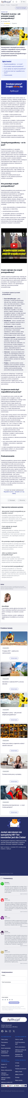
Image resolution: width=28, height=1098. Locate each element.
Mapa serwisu (18, 1080)
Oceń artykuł (5, 997)
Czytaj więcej (14, 658)
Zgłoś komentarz (23, 893)
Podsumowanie (8, 75)
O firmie (17, 1063)
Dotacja (17, 1077)
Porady (8, 5)
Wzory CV (4, 1067)
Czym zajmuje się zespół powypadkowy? (15, 68)
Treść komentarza (6, 982)
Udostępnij (12, 500)
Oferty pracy (4, 1039)
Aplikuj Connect (19, 1074)
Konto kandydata (5, 1048)
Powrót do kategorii (21, 7)
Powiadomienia (5, 1055)
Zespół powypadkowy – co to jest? (13, 64)
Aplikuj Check (18, 1071)
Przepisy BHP (14, 5)
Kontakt (17, 1066)
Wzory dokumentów (6, 1070)
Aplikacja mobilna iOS (6, 1082)
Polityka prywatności (20, 1068)
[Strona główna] (6, 1)
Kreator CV (4, 1064)
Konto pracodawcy (20, 1047)
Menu (24, 1)
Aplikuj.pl (3, 5)
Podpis (3, 975)
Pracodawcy (4, 1042)
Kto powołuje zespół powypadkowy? (14, 66)
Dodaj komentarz (14, 1002)
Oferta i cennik (19, 1039)
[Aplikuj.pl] (14, 1019)
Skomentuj (22, 500)
